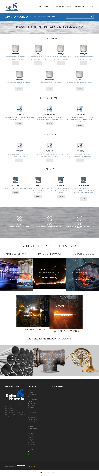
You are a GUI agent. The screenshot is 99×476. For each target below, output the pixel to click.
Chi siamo (30, 392)
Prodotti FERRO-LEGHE (33, 447)
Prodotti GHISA (31, 433)
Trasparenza (31, 396)
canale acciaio (31, 410)
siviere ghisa (31, 437)
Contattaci (30, 449)
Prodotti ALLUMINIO (32, 419)
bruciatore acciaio (32, 417)
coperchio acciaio (32, 412)
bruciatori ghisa (31, 444)
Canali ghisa (31, 440)
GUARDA (15, 63)
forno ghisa (30, 435)
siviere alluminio (32, 423)
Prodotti (30, 401)
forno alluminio (31, 421)
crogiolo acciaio (31, 414)
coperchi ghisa (31, 442)
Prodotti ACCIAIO (42, 16)
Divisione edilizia (32, 394)
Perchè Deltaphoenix (33, 399)
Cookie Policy (32, 466)
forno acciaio (31, 405)
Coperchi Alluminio (32, 428)
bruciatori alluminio (32, 431)
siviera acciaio (31, 407)
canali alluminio (32, 426)
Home (34, 16)
